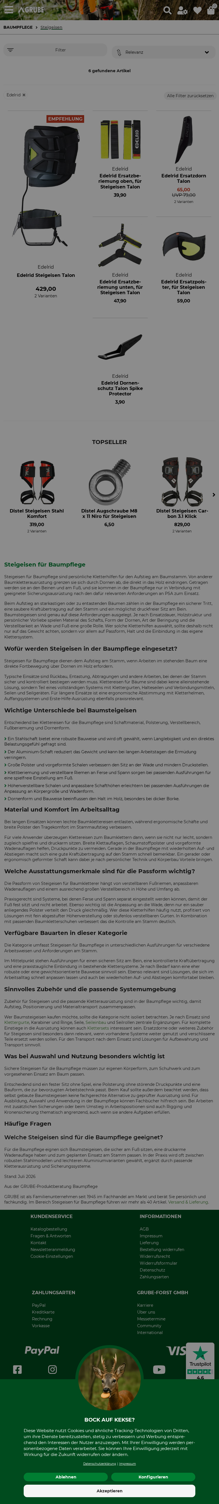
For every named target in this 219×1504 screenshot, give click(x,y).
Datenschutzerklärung (99, 1464)
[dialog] (109, 752)
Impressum (127, 1464)
